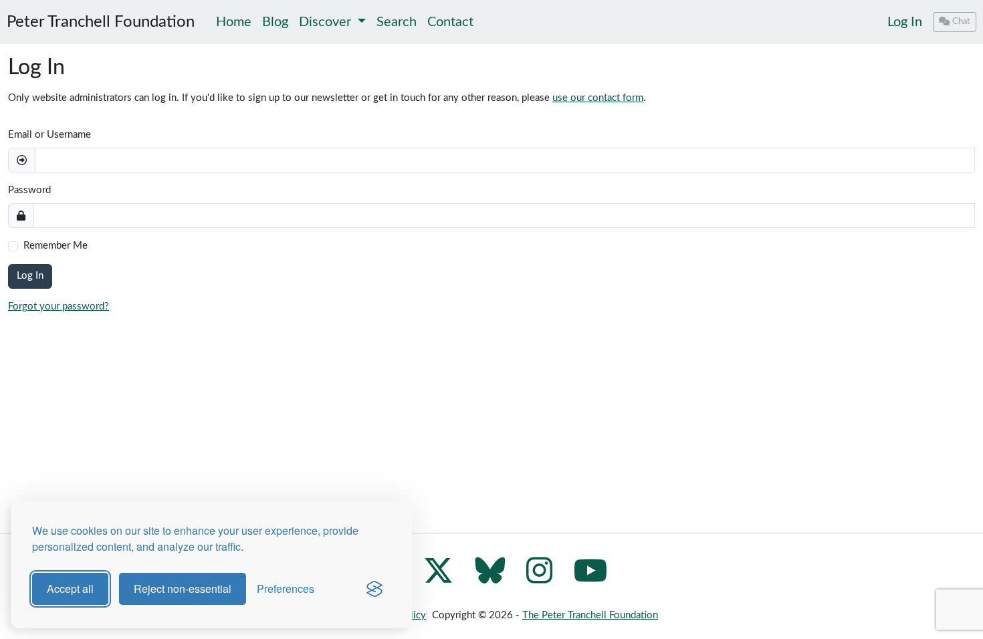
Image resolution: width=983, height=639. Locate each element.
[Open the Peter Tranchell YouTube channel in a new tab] (591, 578)
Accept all (70, 588)
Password (29, 190)
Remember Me (55, 246)
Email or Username (49, 135)
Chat (961, 21)
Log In (904, 22)
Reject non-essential (182, 588)
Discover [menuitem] (326, 22)
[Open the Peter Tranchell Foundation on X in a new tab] (438, 578)
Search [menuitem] (396, 22)
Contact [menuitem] (450, 22)
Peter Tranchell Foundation (101, 22)
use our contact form (597, 98)
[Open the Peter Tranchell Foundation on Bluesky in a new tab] (490, 578)
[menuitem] (904, 22)
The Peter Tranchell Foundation (590, 615)
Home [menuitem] (233, 22)
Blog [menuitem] (275, 22)
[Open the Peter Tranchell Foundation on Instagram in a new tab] (539, 578)
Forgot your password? (58, 306)
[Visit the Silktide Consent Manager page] (374, 589)
